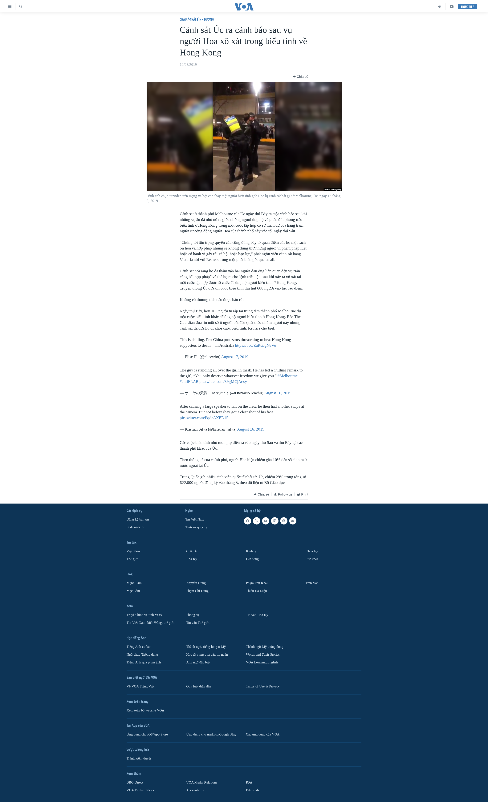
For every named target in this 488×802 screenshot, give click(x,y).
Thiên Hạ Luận (256, 591)
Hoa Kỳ (191, 559)
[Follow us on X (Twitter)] (256, 521)
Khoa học (312, 551)
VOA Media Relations (201, 782)
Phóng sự (192, 615)
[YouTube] (451, 6)
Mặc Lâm (133, 591)
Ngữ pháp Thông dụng (142, 654)
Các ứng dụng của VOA (262, 734)
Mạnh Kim (134, 583)
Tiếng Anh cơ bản (139, 647)
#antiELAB (189, 381)
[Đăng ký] (292, 521)
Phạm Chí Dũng (197, 591)
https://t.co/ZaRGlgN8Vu (255, 345)
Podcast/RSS (135, 527)
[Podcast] (283, 521)
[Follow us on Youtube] (265, 521)
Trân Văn (312, 583)
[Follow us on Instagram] (274, 521)
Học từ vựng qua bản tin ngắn (207, 654)
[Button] (300, 76)
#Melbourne (288, 376)
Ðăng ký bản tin (138, 519)
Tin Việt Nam (194, 519)
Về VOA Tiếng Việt (140, 686)
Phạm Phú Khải (257, 583)
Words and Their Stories (263, 654)
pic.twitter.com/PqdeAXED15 (204, 417)
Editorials (252, 790)
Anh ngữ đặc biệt (198, 662)
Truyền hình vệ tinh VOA (144, 615)
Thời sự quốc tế (196, 527)
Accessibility (195, 790)
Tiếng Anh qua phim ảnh (144, 662)
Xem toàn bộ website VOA (145, 710)
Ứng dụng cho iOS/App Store (147, 734)
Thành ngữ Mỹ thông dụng (264, 647)
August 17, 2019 (234, 356)
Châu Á (191, 551)
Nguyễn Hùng (196, 583)
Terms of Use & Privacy (263, 686)
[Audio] (439, 6)
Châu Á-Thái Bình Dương (197, 19)
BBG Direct (135, 782)
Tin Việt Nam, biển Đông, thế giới (150, 623)
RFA (249, 782)
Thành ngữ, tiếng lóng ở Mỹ (206, 647)
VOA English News (140, 790)
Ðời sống (252, 559)
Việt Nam (133, 551)
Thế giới (132, 559)
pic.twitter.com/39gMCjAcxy (223, 381)
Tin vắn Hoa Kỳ (257, 615)
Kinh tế (251, 551)
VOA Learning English (262, 662)
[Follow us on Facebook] (247, 521)
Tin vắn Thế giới (197, 623)
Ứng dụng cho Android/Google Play (211, 734)
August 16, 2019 (277, 393)
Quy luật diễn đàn (198, 686)
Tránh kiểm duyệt (139, 758)
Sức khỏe (312, 559)
